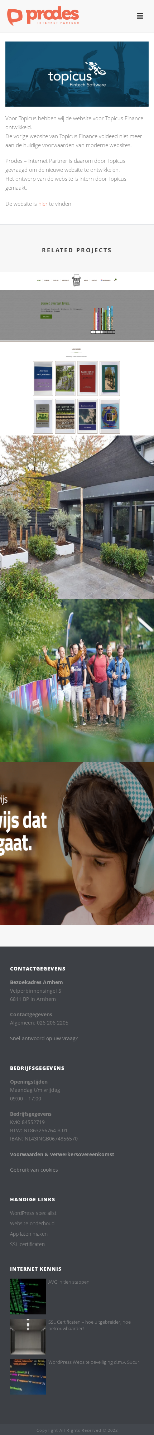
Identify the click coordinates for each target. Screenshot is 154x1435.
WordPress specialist (33, 1213)
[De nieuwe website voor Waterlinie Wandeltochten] (77, 635)
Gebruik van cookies (34, 1169)
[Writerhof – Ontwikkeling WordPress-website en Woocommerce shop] (77, 309)
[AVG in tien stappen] (28, 1296)
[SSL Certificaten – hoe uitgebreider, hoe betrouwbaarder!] (28, 1336)
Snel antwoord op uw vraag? (44, 1038)
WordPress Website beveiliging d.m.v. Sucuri (94, 1362)
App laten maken (29, 1234)
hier (43, 203)
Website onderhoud (32, 1223)
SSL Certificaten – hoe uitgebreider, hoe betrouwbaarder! (89, 1325)
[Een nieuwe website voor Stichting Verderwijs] (77, 798)
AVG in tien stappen (69, 1282)
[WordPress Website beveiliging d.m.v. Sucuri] (28, 1377)
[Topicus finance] (77, 73)
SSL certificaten (27, 1244)
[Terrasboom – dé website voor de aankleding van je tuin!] (77, 472)
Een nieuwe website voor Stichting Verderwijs (77, 898)
